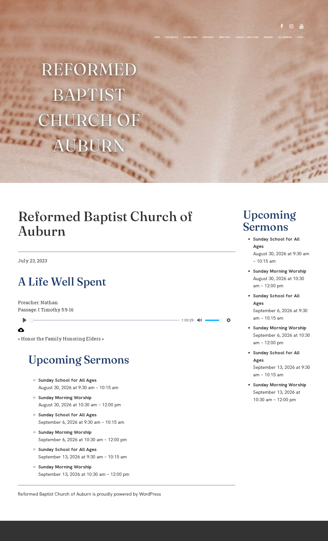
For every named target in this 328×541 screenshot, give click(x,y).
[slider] (104, 320)
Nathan (49, 302)
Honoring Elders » (83, 339)
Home (157, 37)
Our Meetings (190, 37)
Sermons (268, 37)
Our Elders (208, 37)
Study (300, 37)
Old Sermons (285, 37)
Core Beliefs (171, 37)
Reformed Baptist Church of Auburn (105, 223)
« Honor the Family (40, 339)
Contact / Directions (247, 37)
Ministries (224, 37)
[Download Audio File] (21, 331)
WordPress (150, 494)
